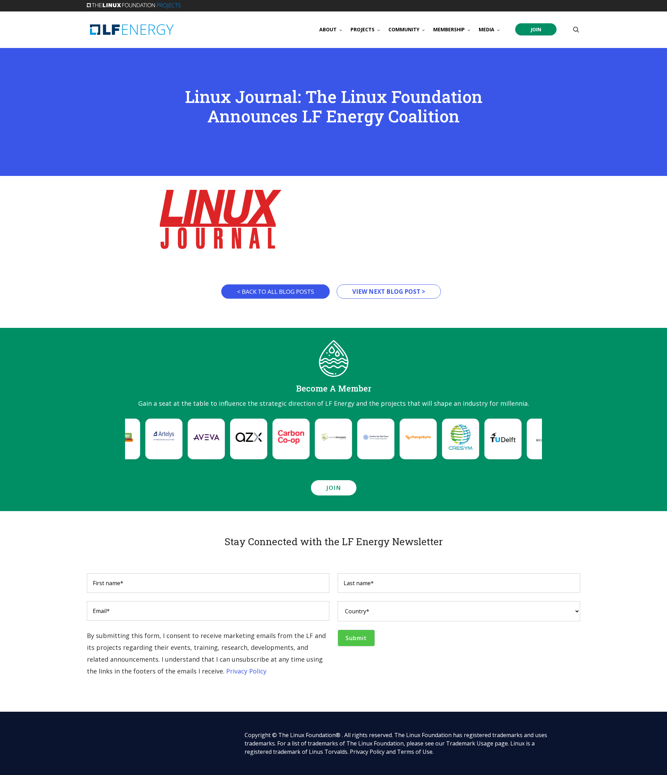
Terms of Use (415, 752)
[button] (159, 437)
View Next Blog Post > (388, 292)
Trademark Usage (469, 743)
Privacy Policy (246, 671)
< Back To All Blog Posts (275, 292)
